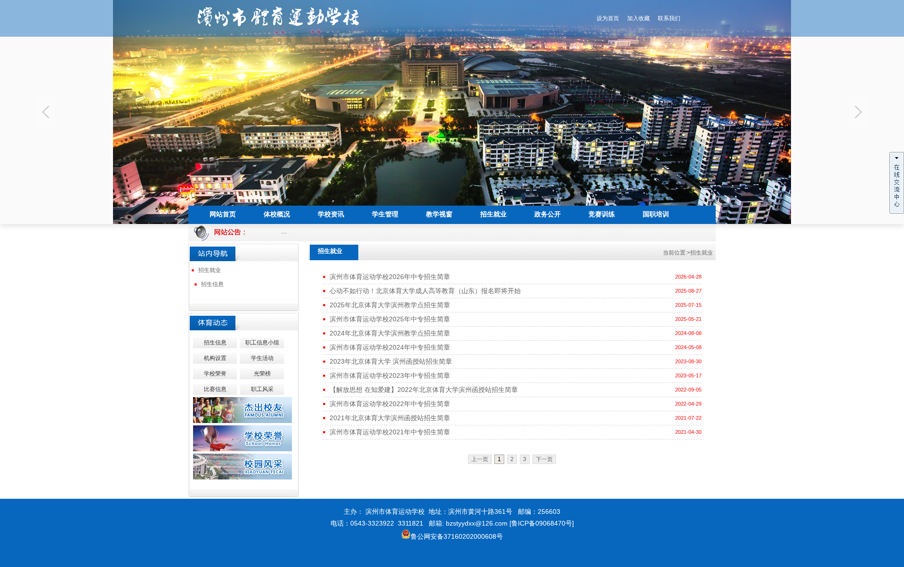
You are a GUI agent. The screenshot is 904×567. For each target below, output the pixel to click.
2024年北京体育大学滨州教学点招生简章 (390, 333)
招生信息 (212, 284)
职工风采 (262, 389)
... (274, 231)
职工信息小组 (262, 342)
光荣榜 (262, 373)
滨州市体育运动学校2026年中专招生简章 (390, 276)
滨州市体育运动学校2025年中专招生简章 (390, 319)
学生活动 (262, 358)
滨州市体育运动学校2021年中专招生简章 (390, 432)
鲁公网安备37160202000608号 (457, 536)
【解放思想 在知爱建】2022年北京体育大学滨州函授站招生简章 (424, 389)
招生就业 (209, 270)
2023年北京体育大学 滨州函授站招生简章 (391, 361)
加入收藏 (638, 18)
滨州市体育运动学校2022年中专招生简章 (390, 403)
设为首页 (608, 18)
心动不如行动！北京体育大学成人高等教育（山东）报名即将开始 (425, 291)
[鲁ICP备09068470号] (541, 523)
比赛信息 (215, 389)
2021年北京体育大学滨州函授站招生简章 (390, 418)
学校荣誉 (215, 373)
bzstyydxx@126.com (477, 523)
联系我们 (669, 18)
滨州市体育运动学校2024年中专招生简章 (390, 347)
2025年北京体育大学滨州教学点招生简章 (390, 305)
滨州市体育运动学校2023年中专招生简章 (390, 375)
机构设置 (215, 358)
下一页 (544, 459)
